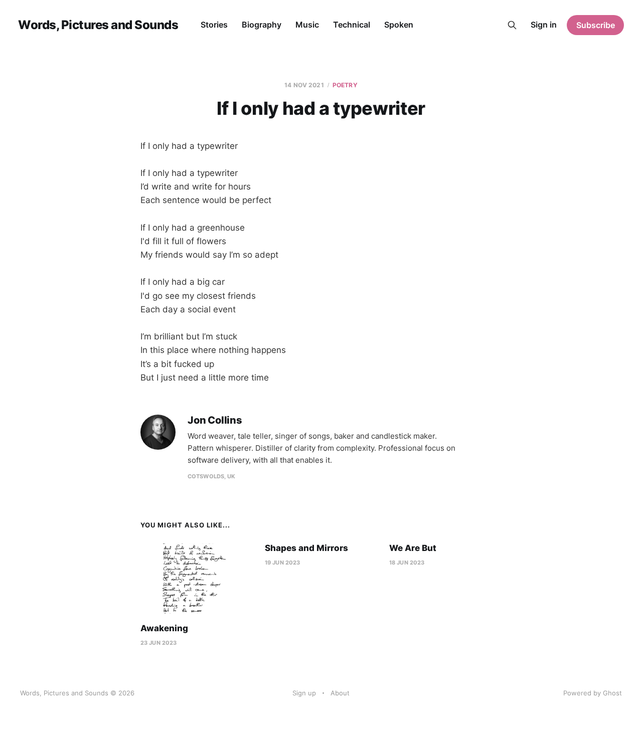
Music (307, 25)
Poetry (345, 85)
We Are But (412, 548)
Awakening (164, 628)
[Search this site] (512, 25)
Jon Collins (215, 420)
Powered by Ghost (592, 693)
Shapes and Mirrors (306, 548)
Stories (214, 25)
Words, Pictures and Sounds (98, 25)
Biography (261, 25)
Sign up (304, 693)
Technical (351, 25)
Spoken (398, 25)
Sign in (544, 25)
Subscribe (595, 25)
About (340, 693)
